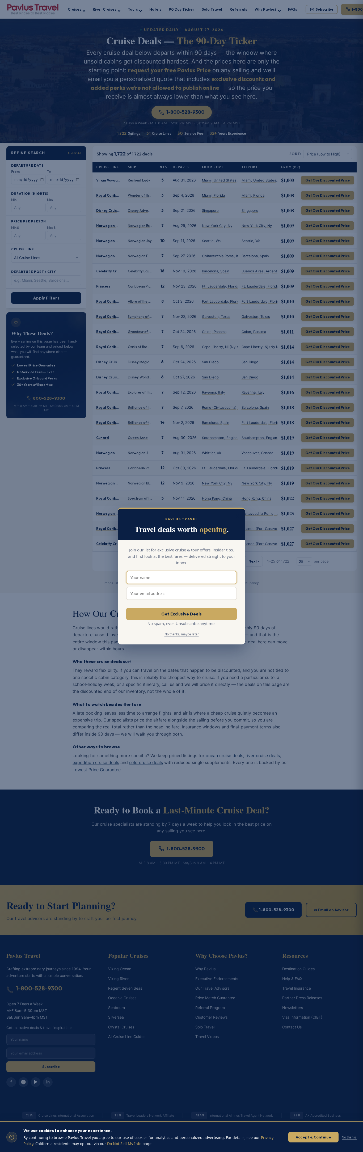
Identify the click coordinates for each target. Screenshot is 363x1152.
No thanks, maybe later (181, 634)
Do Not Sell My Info (124, 1143)
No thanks (349, 1137)
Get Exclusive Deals (181, 614)
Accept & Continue (313, 1137)
